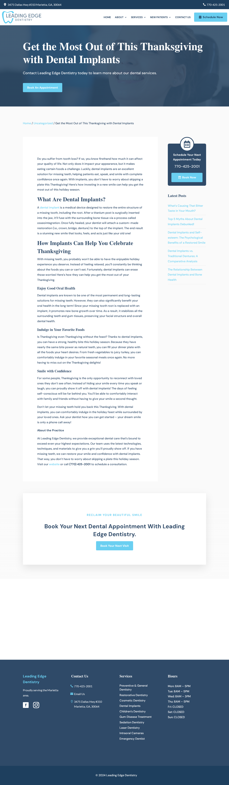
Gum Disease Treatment (136, 717)
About (119, 17)
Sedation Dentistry (132, 722)
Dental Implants (130, 706)
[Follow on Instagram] (36, 705)
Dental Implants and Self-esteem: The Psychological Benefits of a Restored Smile (186, 238)
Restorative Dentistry (134, 695)
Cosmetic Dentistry (132, 700)
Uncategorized (43, 123)
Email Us (79, 694)
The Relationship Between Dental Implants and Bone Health (185, 275)
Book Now (189, 177)
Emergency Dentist (132, 739)
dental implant (49, 207)
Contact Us (183, 17)
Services (137, 17)
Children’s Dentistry (133, 711)
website (54, 464)
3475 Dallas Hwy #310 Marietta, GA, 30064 (34, 4)
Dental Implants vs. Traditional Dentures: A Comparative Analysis (183, 256)
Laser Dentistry (130, 728)
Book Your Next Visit (114, 546)
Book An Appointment (42, 87)
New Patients (159, 17)
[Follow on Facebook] (26, 705)
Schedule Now (213, 17)
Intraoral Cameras (132, 733)
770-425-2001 (216, 4)
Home (107, 17)
